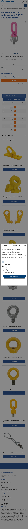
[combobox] (25, 245)
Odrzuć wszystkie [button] (14, 279)
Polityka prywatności (6, 259)
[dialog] (14, 264)
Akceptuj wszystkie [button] (14, 276)
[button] (14, 283)
